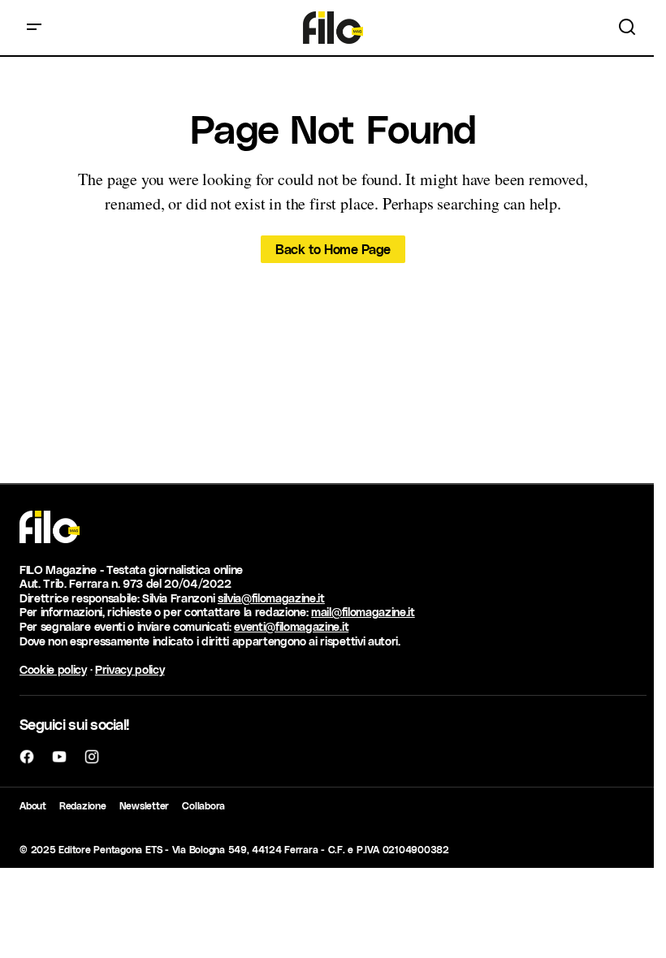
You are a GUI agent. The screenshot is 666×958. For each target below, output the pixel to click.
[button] (34, 27)
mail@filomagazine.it (363, 612)
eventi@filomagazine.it (291, 626)
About (32, 805)
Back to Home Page (333, 249)
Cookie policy (53, 669)
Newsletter (144, 805)
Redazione (82, 805)
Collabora (203, 805)
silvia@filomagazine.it (271, 598)
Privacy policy (130, 669)
